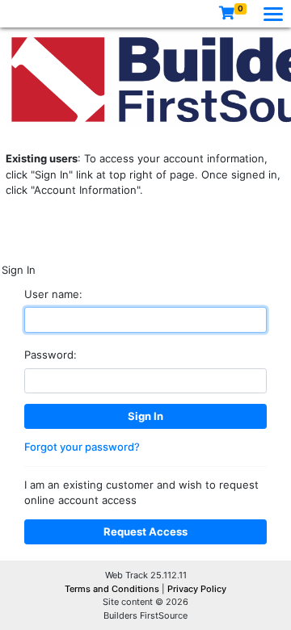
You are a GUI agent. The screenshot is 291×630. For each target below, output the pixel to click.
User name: (53, 294)
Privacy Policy (196, 588)
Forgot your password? (82, 446)
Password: (50, 354)
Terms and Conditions (113, 588)
